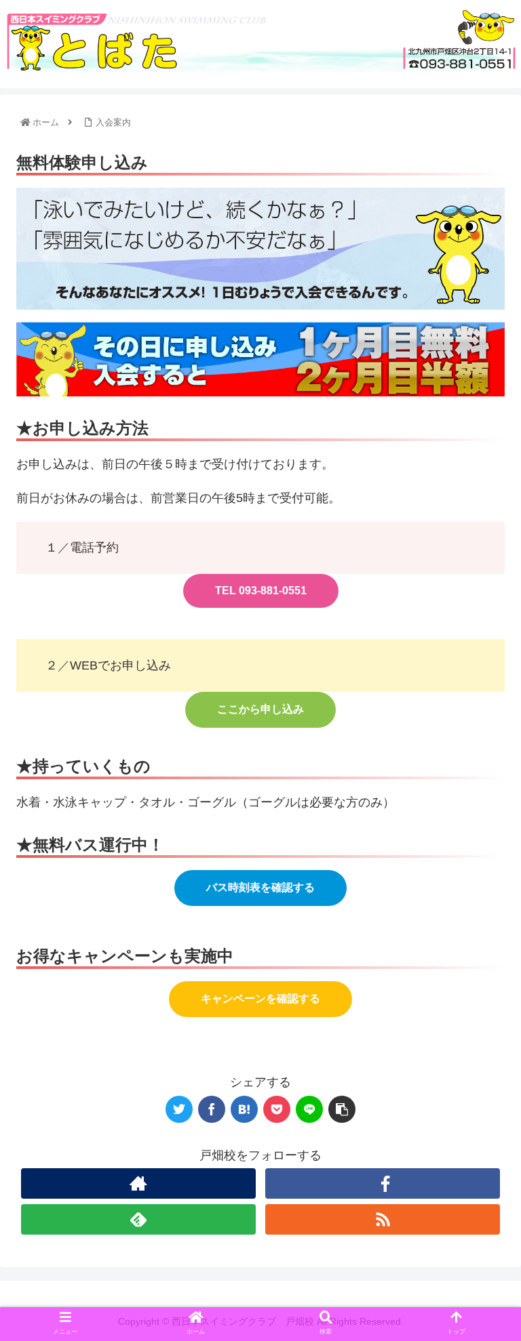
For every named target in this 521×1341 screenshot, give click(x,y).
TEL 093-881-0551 (261, 590)
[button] (481, 1167)
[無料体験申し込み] (244, 1109)
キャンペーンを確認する (260, 998)
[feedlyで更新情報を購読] (138, 1219)
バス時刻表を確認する (260, 887)
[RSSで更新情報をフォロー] (382, 1219)
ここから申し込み (260, 709)
